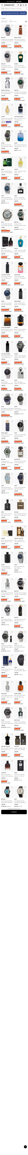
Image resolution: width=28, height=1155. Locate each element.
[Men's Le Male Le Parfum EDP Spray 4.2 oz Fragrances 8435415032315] (12, 735)
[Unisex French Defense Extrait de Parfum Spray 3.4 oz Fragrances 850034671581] (25, 708)
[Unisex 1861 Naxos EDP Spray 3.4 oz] (25, 158)
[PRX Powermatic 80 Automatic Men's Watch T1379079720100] (25, 655)
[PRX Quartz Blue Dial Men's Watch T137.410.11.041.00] (25, 553)
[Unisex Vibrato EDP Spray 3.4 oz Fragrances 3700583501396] (25, 52)
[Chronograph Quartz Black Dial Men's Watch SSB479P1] (12, 606)
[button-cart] (26, 5)
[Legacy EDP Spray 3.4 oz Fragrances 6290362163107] (12, 421)
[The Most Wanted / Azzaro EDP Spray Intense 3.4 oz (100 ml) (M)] (12, 553)
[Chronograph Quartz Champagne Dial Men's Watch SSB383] (25, 787)
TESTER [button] (9, 122)
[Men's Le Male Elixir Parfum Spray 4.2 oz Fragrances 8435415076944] (25, 526)
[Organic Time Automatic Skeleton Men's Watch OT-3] (25, 342)
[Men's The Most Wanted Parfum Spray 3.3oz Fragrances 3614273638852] (25, 316)
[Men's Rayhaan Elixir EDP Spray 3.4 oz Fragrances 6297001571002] (25, 500)
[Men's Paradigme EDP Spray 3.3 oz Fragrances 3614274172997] (12, 158)
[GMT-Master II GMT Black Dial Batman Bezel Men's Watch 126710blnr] (12, 395)
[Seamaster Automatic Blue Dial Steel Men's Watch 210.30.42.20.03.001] (12, 289)
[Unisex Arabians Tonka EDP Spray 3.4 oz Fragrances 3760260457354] (25, 606)
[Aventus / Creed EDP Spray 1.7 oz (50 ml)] (25, 761)
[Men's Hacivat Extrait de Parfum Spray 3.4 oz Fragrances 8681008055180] (12, 526)
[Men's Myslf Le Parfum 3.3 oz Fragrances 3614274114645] (12, 263)
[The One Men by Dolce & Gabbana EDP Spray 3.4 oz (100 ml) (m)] (12, 316)
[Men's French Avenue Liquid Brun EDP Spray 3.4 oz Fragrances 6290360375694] (25, 26)
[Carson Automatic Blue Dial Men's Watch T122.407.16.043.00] (25, 474)
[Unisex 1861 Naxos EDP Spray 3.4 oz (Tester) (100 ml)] (12, 105)
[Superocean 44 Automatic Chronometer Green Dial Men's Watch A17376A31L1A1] (12, 447)
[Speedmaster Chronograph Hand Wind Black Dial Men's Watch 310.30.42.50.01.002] (25, 395)
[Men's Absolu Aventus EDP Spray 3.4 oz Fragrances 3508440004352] (12, 500)
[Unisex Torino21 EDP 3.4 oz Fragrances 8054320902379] (12, 655)
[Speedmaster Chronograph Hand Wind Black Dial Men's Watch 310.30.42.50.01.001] (12, 368)
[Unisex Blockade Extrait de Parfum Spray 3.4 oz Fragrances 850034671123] (12, 682)
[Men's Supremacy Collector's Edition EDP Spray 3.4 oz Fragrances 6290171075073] (25, 368)
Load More (14, 812)
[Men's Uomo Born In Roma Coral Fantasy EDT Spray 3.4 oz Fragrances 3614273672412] (12, 761)
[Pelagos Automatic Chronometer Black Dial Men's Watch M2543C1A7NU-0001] (12, 708)
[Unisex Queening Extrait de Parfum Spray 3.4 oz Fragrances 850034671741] (12, 579)
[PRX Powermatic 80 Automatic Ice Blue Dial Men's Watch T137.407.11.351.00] (12, 474)
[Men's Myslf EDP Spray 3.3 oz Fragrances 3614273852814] (12, 342)
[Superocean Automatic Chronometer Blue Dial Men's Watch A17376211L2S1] (12, 787)
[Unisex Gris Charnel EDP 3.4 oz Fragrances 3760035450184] (25, 447)
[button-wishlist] (23, 5)
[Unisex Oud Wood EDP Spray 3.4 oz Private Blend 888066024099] (25, 735)
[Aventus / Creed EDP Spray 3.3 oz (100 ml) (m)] (25, 184)
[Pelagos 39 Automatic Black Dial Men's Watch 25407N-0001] (12, 632)
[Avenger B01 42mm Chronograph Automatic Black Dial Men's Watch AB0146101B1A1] (12, 52)
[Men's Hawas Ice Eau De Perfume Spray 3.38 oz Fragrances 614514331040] (25, 131)
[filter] (26, 21)
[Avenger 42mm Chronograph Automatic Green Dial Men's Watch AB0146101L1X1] (25, 210)
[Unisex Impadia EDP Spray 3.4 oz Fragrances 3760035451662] (25, 263)
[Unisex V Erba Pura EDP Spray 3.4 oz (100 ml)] (25, 237)
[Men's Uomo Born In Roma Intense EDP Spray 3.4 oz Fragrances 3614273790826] (12, 237)
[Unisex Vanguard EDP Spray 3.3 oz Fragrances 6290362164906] (25, 289)
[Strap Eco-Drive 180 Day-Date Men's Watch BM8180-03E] (12, 131)
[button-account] (21, 5)
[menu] (2, 5)
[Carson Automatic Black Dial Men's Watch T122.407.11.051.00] (25, 421)
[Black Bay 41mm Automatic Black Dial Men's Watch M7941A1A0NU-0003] (25, 632)
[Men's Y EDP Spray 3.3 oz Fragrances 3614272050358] (25, 105)
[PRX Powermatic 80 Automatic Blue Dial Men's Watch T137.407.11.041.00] (12, 184)
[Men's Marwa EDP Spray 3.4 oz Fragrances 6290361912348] (12, 78)
